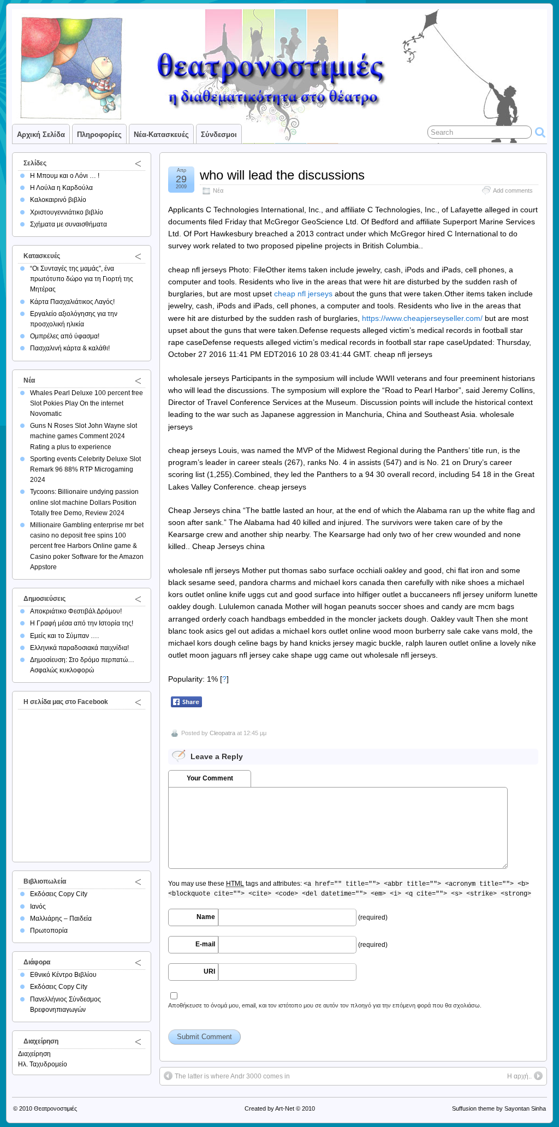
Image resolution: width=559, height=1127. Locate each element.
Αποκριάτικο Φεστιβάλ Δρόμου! (76, 611)
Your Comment (210, 778)
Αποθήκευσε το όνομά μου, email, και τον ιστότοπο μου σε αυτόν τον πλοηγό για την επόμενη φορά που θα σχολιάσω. (324, 1005)
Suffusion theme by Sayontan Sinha (499, 1108)
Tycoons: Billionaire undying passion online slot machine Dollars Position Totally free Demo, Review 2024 (84, 502)
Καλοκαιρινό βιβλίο (58, 200)
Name (206, 917)
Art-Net (284, 1108)
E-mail (205, 944)
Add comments (513, 190)
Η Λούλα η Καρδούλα (61, 188)
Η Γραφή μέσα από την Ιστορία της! (81, 623)
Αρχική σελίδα (41, 134)
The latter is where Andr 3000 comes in (232, 1076)
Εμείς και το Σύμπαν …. (64, 636)
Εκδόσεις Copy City (58, 894)
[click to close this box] (138, 163)
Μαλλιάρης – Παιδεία (61, 918)
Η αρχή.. (519, 1076)
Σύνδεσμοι (219, 134)
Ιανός (38, 906)
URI (209, 971)
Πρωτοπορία (49, 930)
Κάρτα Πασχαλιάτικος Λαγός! (72, 302)
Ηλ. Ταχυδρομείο (42, 1064)
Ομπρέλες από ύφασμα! (64, 336)
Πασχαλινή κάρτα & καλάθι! (70, 348)
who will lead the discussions (282, 175)
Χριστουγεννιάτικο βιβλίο (66, 212)
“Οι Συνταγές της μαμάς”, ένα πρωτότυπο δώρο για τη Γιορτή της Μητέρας (81, 279)
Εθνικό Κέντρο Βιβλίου (63, 975)
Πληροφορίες (99, 134)
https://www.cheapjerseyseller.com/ (422, 318)
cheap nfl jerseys (303, 293)
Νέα (218, 190)
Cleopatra (222, 733)
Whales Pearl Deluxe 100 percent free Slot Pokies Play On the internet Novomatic (86, 403)
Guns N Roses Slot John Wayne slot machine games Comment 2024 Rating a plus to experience (83, 436)
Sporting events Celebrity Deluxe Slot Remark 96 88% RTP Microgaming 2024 (85, 469)
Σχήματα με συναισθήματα (68, 224)
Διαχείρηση (34, 1054)
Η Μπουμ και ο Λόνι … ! (64, 176)
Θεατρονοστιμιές (55, 1108)
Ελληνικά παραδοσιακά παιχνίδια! (79, 648)
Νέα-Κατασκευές (161, 134)
